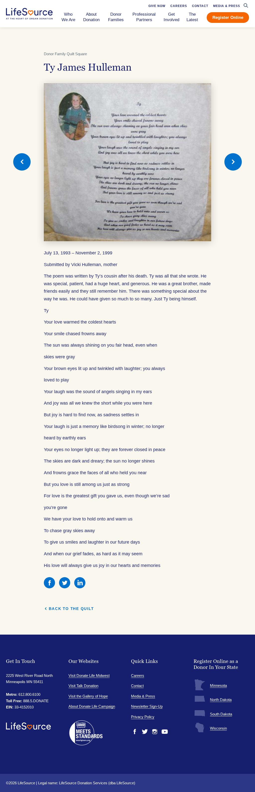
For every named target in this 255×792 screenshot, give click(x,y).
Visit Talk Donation (83, 686)
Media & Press (143, 696)
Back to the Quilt (71, 608)
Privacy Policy (142, 717)
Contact (137, 686)
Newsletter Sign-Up (147, 706)
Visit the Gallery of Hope (88, 696)
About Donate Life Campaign (91, 706)
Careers (137, 675)
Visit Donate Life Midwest (89, 675)
